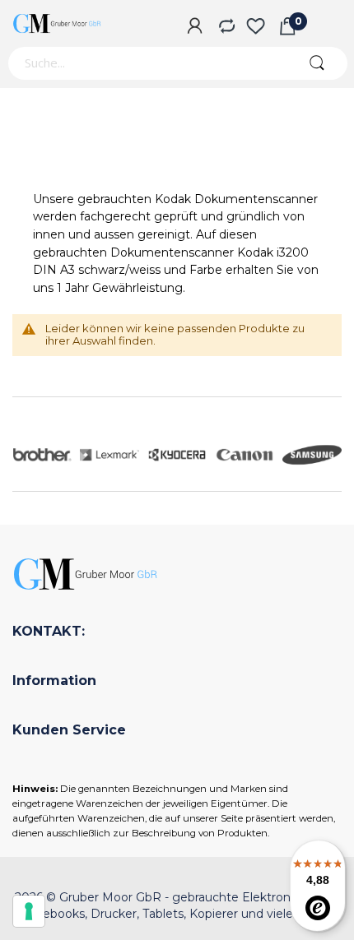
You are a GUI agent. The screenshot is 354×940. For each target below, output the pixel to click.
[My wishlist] (255, 27)
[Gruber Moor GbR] (57, 23)
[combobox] (146, 63)
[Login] (194, 27)
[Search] (316, 63)
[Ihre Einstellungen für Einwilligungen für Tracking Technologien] (28, 911)
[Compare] (225, 27)
